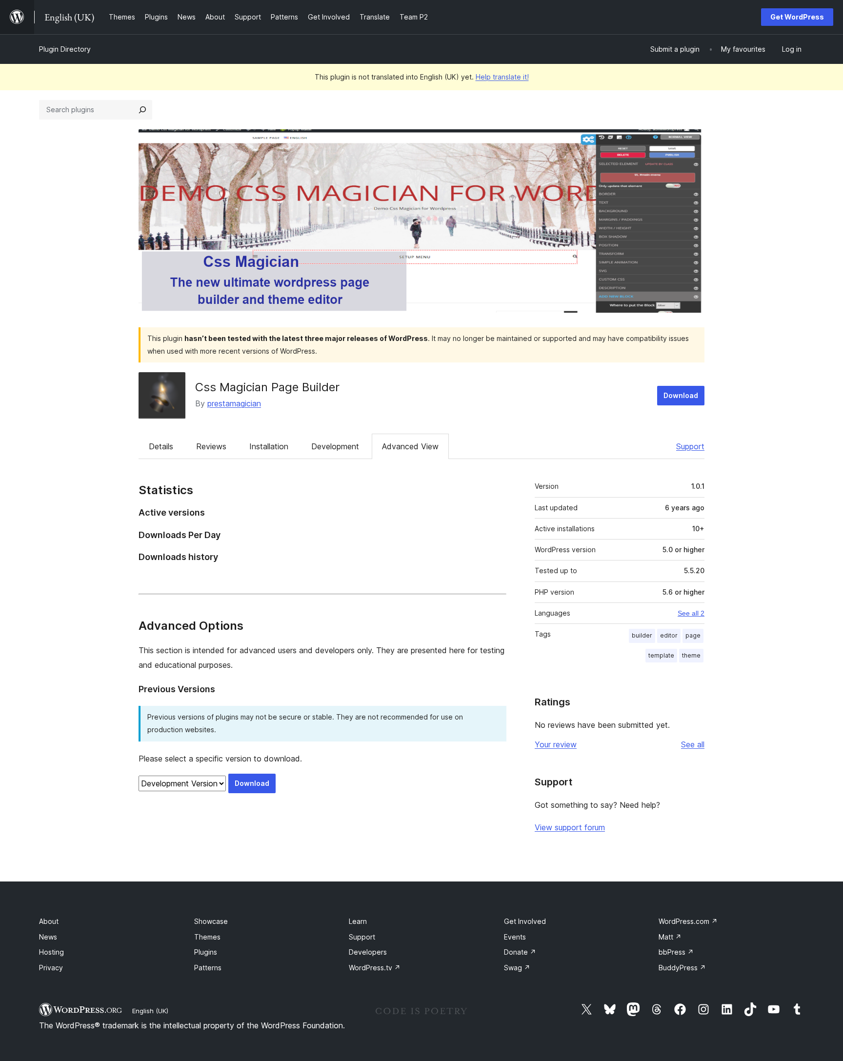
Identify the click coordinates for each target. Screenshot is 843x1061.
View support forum (570, 827)
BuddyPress (682, 967)
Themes (207, 937)
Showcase (211, 921)
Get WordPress (797, 17)
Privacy (51, 967)
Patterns (207, 967)
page (693, 635)
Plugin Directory (65, 49)
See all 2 (691, 613)
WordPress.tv (375, 967)
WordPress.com (688, 921)
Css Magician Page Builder (267, 387)
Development (335, 446)
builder (642, 635)
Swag (517, 967)
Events (515, 937)
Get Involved (525, 921)
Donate (520, 952)
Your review (556, 744)
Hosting (51, 952)
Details (161, 446)
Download (680, 395)
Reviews (211, 446)
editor (669, 635)
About (49, 921)
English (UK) (150, 1011)
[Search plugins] (142, 110)
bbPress (676, 952)
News (48, 937)
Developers (368, 952)
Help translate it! (502, 77)
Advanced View (410, 446)
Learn (358, 921)
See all (692, 744)
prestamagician (234, 403)
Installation (268, 446)
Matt (670, 937)
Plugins (205, 952)
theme (691, 655)
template (661, 655)
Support (690, 446)
